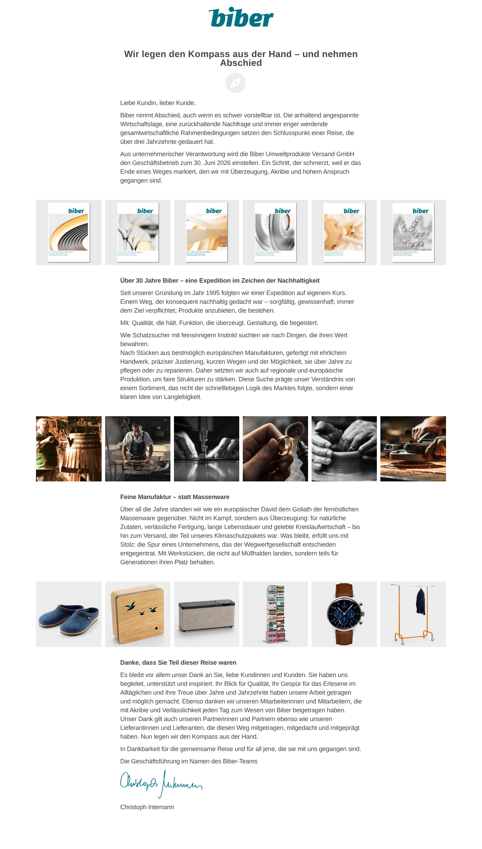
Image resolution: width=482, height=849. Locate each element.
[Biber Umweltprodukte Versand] (241, 19)
